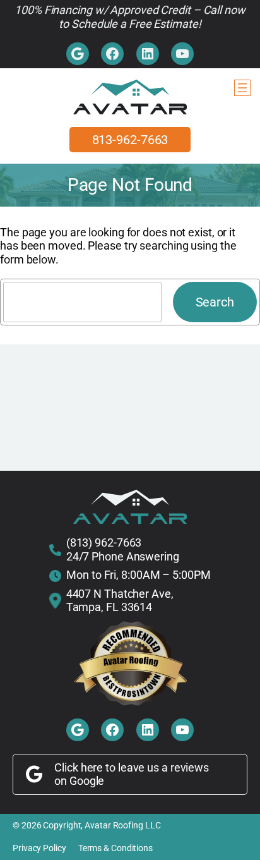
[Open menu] (242, 88)
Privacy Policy (39, 848)
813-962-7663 (130, 139)
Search (215, 302)
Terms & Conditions (115, 848)
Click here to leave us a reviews (131, 767)
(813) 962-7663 (104, 542)
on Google (79, 780)
